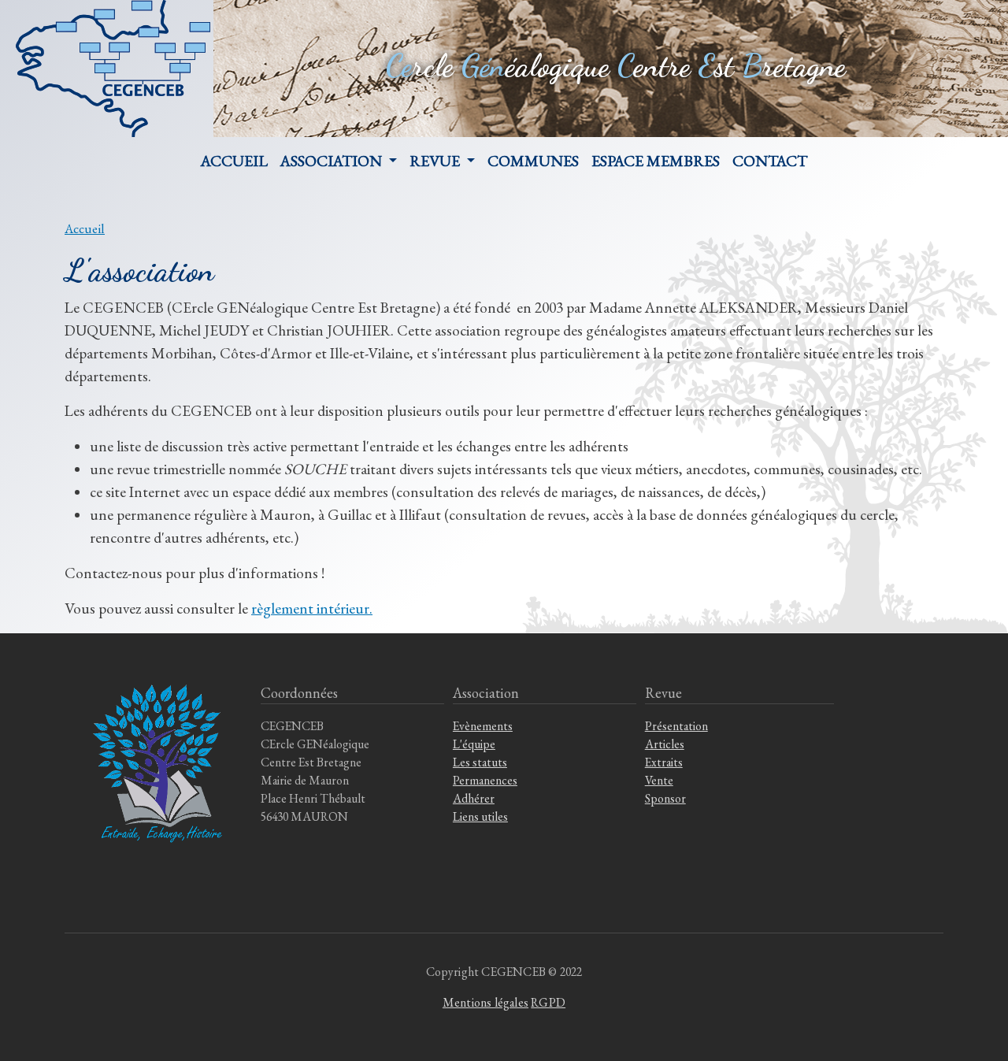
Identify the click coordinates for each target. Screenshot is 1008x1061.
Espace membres (655, 160)
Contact (769, 160)
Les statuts (480, 762)
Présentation (676, 726)
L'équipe (474, 744)
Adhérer (474, 798)
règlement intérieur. (311, 608)
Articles (664, 744)
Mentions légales (485, 1002)
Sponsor (665, 798)
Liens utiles (480, 816)
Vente (659, 780)
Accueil (234, 160)
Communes (533, 160)
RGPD (548, 1002)
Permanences (485, 780)
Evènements (483, 726)
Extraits (664, 762)
